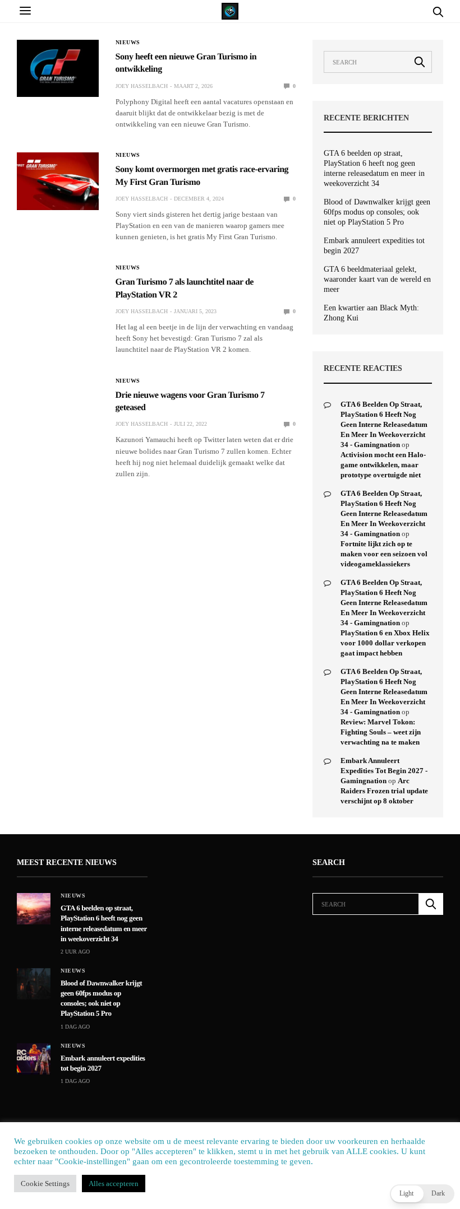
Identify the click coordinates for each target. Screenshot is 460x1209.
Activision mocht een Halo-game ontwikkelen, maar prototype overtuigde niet (383, 464)
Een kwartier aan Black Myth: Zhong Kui (371, 313)
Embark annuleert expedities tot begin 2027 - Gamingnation (384, 770)
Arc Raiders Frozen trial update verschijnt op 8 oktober (384, 790)
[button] (422, 1193)
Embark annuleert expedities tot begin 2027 (374, 245)
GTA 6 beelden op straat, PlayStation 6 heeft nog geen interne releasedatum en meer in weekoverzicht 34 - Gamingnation (384, 424)
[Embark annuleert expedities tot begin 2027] (33, 1059)
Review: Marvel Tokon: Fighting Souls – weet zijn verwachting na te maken (381, 732)
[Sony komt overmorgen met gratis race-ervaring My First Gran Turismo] (58, 181)
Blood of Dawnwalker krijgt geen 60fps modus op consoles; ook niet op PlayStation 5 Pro (377, 212)
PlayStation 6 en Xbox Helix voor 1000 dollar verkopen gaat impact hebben (385, 643)
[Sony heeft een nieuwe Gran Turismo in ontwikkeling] (58, 68)
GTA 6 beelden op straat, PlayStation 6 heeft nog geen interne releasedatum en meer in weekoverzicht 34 (374, 168)
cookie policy (285, 1190)
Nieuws (128, 42)
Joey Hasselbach (142, 86)
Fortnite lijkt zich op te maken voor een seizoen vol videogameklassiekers (384, 554)
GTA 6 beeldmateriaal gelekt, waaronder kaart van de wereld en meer (377, 279)
